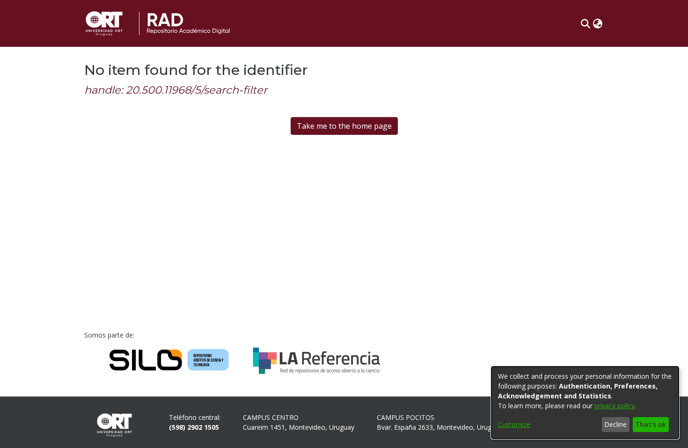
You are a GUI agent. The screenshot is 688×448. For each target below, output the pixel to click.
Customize (514, 424)
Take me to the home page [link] (344, 126)
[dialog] (585, 403)
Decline (615, 424)
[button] (585, 23)
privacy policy (614, 405)
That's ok (650, 424)
